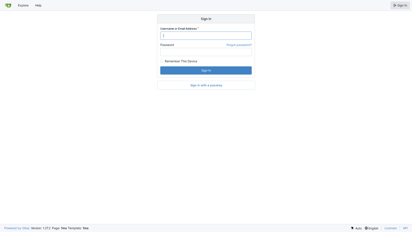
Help (38, 5)
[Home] (8, 5)
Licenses (391, 228)
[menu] (356, 228)
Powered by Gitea (16, 228)
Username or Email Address (178, 28)
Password (167, 45)
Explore (23, 5)
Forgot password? (239, 45)
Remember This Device (181, 61)
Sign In (206, 70)
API (405, 228)
